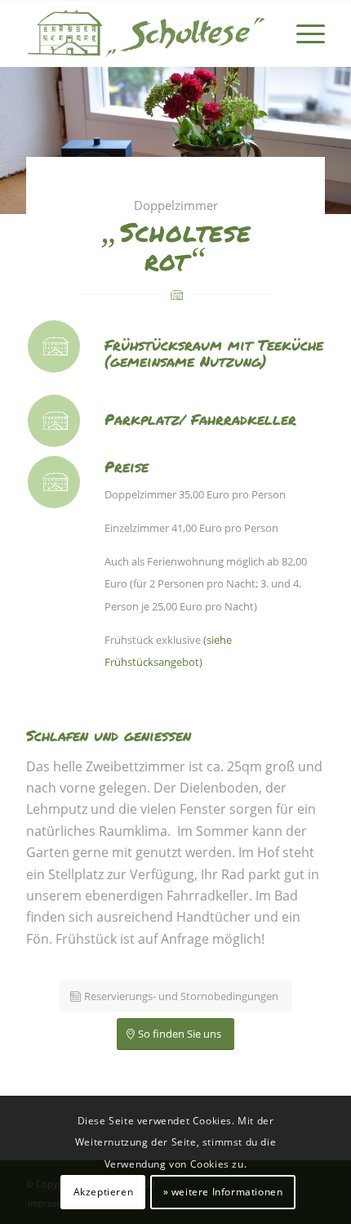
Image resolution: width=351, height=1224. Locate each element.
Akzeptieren (103, 1192)
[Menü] (302, 33)
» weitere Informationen (223, 1192)
